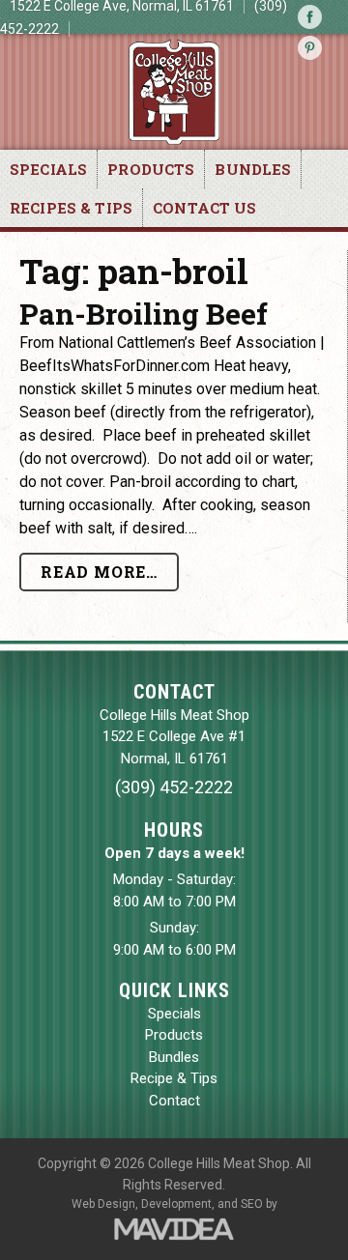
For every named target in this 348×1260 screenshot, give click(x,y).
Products (150, 169)
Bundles (253, 169)
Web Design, (105, 1204)
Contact (174, 1100)
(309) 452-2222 (174, 787)
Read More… (99, 571)
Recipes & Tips (71, 207)
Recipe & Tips (174, 1078)
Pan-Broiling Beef (143, 313)
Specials (48, 169)
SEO (252, 1204)
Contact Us (205, 207)
